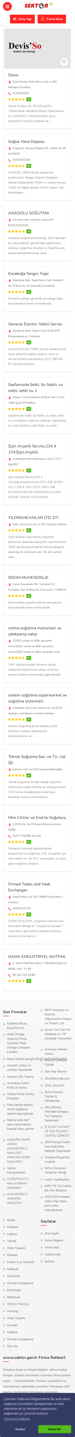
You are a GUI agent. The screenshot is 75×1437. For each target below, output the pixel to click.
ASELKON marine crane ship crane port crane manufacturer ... (57, 1203)
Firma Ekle (54, 19)
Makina (12, 1234)
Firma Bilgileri (54, 1240)
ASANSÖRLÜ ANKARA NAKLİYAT (17, 1198)
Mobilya (12, 1227)
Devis (13, 75)
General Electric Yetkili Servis (35, 324)
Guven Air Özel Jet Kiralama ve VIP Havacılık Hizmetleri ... (58, 1036)
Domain (12, 1325)
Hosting (12, 1311)
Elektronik (14, 1290)
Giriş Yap (25, 19)
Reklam (12, 1255)
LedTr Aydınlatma (57, 1179)
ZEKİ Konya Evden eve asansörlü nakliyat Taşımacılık (58, 1146)
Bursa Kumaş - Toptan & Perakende (55, 1096)
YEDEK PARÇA (18, 1304)
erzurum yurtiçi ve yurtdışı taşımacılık (19, 1067)
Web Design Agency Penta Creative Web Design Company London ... (18, 1043)
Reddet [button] (20, 1429)
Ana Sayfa (52, 1233)
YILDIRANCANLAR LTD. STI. (33, 517)
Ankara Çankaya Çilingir (56, 1062)
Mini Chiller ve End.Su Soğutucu (37, 817)
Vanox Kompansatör (16, 1170)
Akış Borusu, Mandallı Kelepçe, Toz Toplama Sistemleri (57, 1114)
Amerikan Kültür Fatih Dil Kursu (18, 1085)
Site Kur (12, 1346)
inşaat (11, 1220)
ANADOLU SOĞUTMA (28, 213)
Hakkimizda (52, 1254)
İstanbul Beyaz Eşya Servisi (17, 1025)
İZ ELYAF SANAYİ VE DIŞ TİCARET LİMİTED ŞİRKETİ (57, 1131)
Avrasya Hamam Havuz (56, 1051)
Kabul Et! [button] (54, 1429)
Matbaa (12, 1332)
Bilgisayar (13, 1297)
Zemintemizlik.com (57, 1078)
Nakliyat (12, 1269)
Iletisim (50, 1261)
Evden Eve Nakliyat (20, 1262)
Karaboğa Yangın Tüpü (28, 273)
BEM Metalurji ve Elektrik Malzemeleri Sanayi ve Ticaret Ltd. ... (58, 1016)
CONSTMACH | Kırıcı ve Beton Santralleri (18, 1183)
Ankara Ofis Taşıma (20, 1077)
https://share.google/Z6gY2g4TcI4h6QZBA (37, 1059)
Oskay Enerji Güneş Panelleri (20, 1096)
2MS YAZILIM (54, 1085)
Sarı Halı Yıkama (55, 1071)
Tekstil (11, 1241)
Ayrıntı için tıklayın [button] (17, 1419)
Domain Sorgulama (20, 1283)
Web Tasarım (16, 1248)
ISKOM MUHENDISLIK (28, 577)
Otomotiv (13, 1276)
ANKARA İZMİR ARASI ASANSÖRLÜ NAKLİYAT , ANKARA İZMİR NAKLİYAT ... (18, 1150)
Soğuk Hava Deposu (26, 141)
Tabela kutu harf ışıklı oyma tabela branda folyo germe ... (20, 1126)
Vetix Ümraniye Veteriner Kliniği (55, 1170)
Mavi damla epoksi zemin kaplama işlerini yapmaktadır (20, 1109)
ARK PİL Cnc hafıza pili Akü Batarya (58, 1188)
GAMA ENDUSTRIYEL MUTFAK (37, 956)
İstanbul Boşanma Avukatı (57, 1159)
